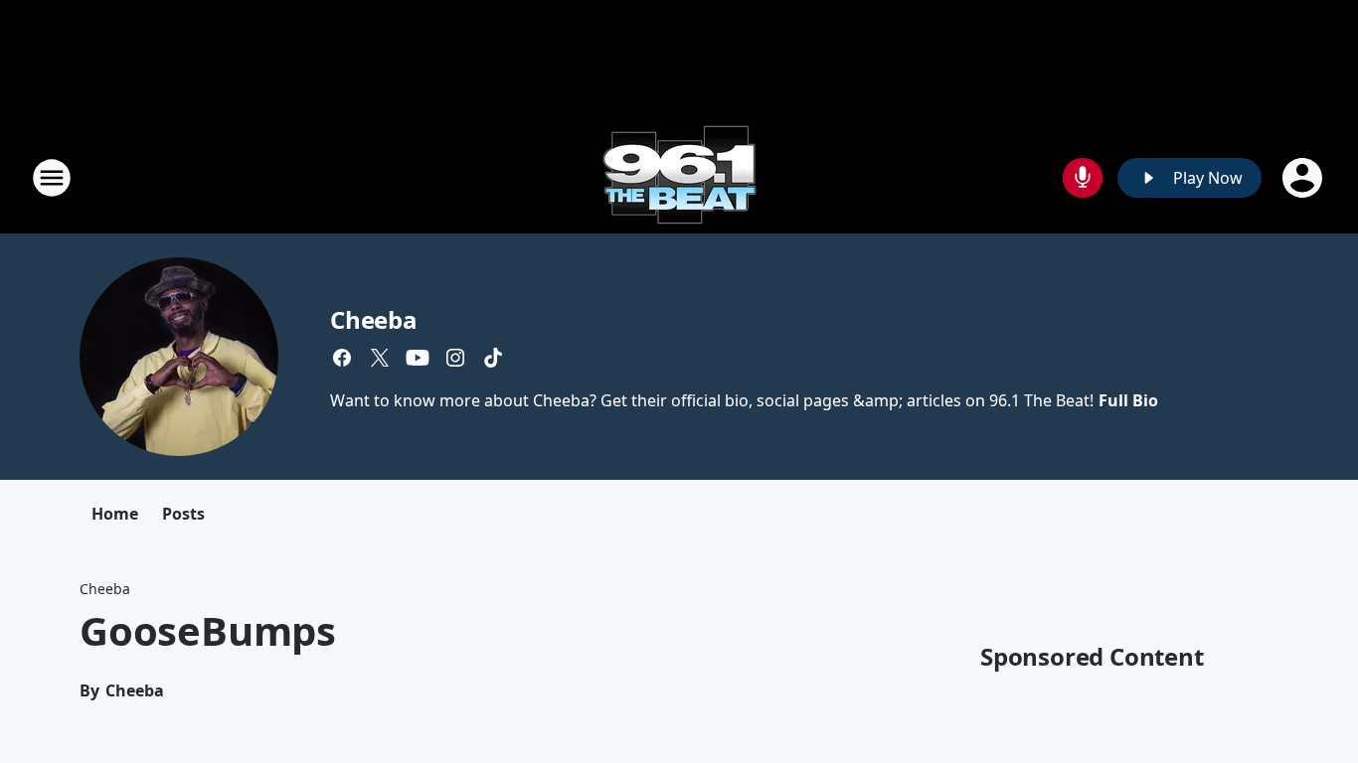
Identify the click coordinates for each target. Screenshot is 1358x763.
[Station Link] (679, 177)
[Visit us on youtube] (417, 358)
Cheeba (374, 319)
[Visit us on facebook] (342, 358)
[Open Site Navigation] (52, 178)
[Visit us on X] (380, 358)
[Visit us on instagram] (455, 358)
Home (114, 514)
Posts (183, 514)
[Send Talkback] (1083, 178)
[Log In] (1304, 178)
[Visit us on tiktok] (493, 358)
